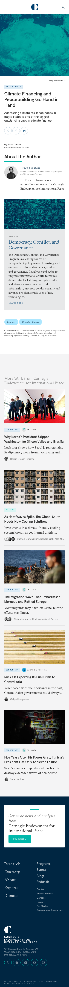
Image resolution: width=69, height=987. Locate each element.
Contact (41, 889)
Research (12, 863)
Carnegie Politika (37, 670)
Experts (11, 887)
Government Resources (50, 910)
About (10, 879)
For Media (42, 906)
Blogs (40, 876)
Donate (11, 895)
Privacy (41, 902)
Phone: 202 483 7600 (15, 954)
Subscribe (19, 838)
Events (41, 869)
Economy (11, 322)
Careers (41, 897)
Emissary (31, 429)
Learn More (15, 303)
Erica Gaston (14, 144)
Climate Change (30, 322)
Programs (43, 864)
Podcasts (43, 882)
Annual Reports (45, 893)
